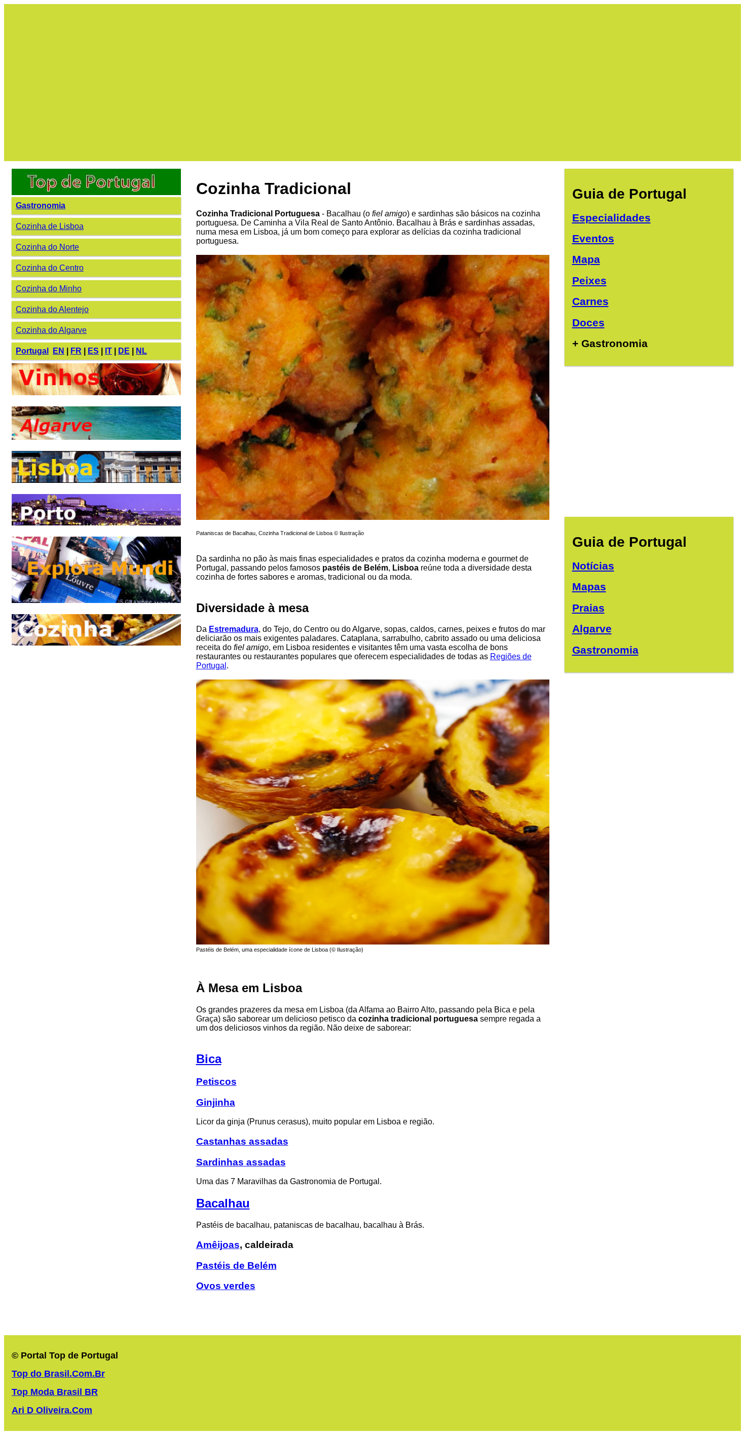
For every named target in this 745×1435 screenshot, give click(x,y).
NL (141, 351)
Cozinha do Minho (49, 288)
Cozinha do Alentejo (52, 309)
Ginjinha (215, 1102)
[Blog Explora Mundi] (96, 600)
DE (124, 351)
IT (108, 351)
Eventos (593, 238)
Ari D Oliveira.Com (52, 1410)
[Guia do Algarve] (96, 437)
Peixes (589, 280)
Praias (588, 608)
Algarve (592, 628)
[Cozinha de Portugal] (96, 642)
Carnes (590, 301)
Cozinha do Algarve (51, 330)
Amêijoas (218, 1244)
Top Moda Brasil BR (55, 1392)
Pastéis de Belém (236, 1265)
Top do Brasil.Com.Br (58, 1374)
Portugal (32, 351)
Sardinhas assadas (241, 1162)
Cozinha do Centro (50, 267)
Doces (588, 322)
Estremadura (233, 629)
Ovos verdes (225, 1285)
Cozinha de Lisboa (50, 226)
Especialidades (611, 217)
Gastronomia (40, 205)
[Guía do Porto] (96, 522)
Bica (208, 1059)
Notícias (593, 566)
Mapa (586, 259)
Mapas (589, 586)
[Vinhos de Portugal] (96, 392)
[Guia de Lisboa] (96, 480)
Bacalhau (223, 1203)
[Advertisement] (316, 83)
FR (76, 351)
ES (93, 351)
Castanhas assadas (242, 1141)
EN (58, 351)
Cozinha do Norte (47, 247)
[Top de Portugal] (96, 192)
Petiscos (216, 1081)
